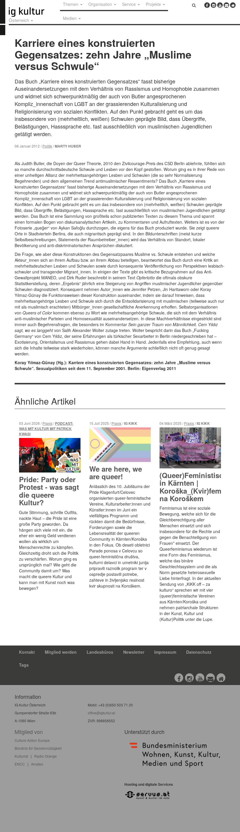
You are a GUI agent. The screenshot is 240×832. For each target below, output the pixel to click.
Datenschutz (198, 652)
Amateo (37, 763)
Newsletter (133, 652)
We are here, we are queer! (115, 472)
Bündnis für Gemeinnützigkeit (38, 748)
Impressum (165, 652)
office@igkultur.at (101, 712)
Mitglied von (29, 731)
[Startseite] (33, 12)
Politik (47, 145)
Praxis (47, 423)
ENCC (20, 763)
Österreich (19, 20)
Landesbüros (100, 652)
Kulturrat (21, 756)
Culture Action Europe (32, 740)
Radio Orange (45, 756)
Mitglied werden (61, 652)
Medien (70, 18)
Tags (24, 665)
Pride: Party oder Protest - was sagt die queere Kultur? (49, 490)
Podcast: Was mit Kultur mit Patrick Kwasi (46, 428)
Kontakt (27, 652)
